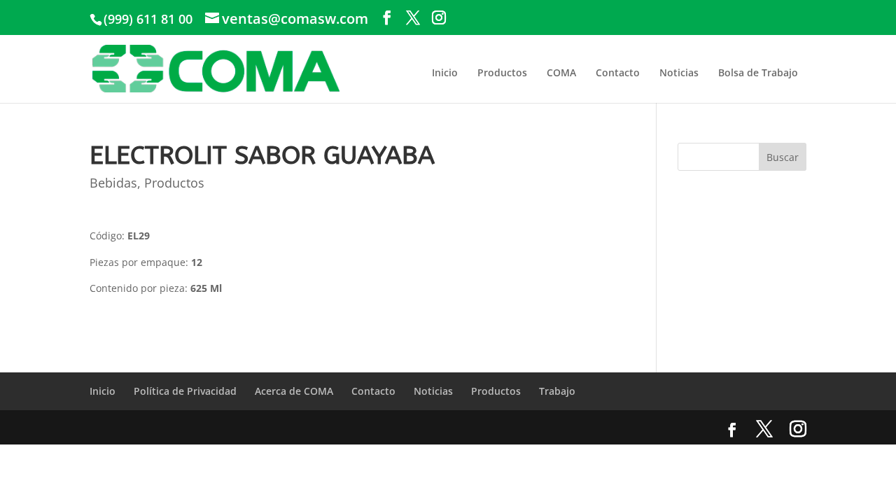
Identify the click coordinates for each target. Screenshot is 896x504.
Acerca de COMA (294, 391)
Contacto (618, 72)
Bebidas (113, 182)
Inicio (445, 72)
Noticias (679, 72)
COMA (561, 72)
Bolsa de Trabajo (758, 72)
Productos (502, 72)
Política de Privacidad (185, 391)
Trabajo (557, 391)
